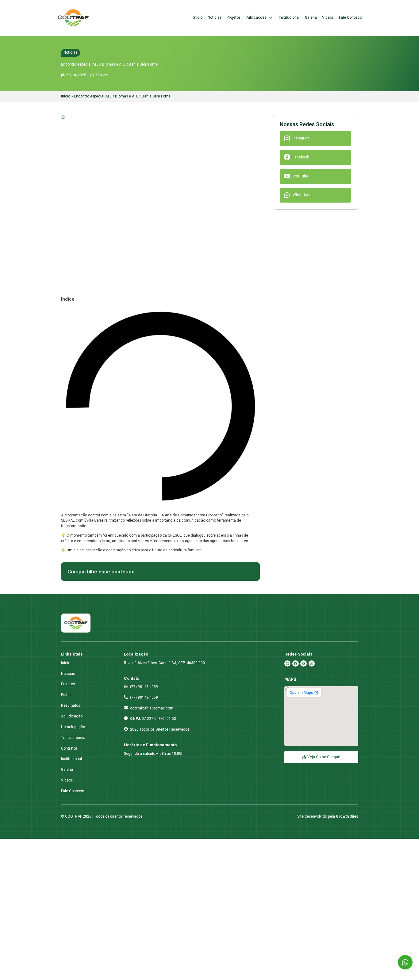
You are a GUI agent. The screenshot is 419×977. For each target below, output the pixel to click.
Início (197, 17)
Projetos (233, 17)
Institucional (289, 17)
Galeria (311, 17)
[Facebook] (295, 663)
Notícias (214, 17)
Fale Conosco (350, 17)
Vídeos (328, 17)
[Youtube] (303, 663)
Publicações (256, 17)
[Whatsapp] (312, 663)
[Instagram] (287, 663)
